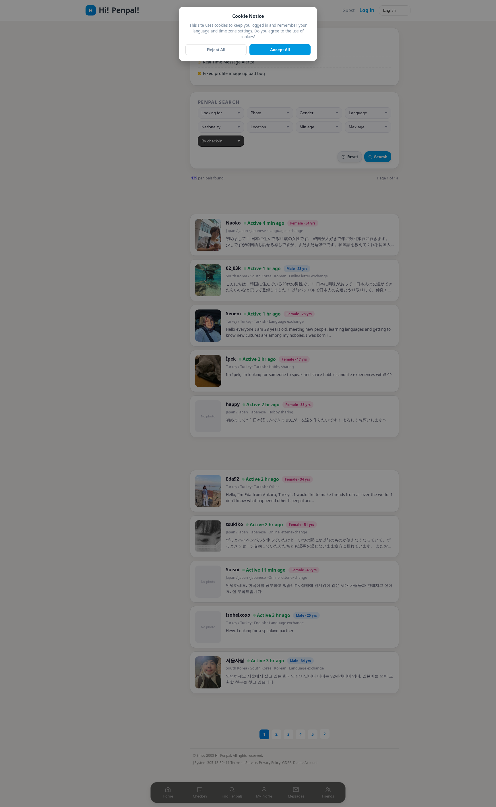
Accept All (280, 49)
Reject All (216, 49)
